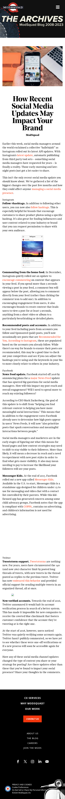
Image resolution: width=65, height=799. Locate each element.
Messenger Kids (44, 479)
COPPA (28, 506)
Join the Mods (32, 747)
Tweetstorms (38, 561)
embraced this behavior (26, 581)
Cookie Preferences (20, 787)
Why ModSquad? (33, 703)
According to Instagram (22, 341)
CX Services (32, 698)
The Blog (32, 738)
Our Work (32, 709)
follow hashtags (40, 207)
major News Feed (40, 378)
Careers (33, 743)
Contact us (32, 718)
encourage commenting (16, 280)
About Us (32, 733)
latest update (25, 155)
